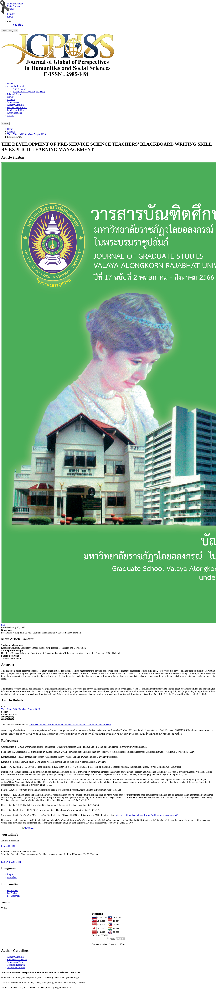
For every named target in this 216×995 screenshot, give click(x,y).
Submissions (13, 102)
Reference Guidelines (17, 959)
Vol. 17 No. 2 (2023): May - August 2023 (26, 134)
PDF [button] (3, 624)
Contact (10, 115)
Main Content (13, 6)
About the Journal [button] (15, 86)
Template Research (16, 965)
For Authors (12, 893)
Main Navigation (15, 3)
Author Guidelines (15, 105)
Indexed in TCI (8, 846)
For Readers (12, 890)
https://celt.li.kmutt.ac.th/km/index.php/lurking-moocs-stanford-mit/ (147, 815)
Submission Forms (15, 962)
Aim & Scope (19, 89)
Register (11, 14)
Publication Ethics (15, 110)
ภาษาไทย (18, 25)
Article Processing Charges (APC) (29, 91)
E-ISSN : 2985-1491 (11, 862)
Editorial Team (14, 94)
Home (10, 83)
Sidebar (10, 9)
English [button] (10, 21)
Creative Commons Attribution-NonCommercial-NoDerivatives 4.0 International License (70, 724)
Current (10, 97)
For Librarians (13, 896)
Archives (11, 99)
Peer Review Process (17, 107)
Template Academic (16, 967)
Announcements (14, 112)
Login (10, 16)
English (10, 874)
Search (5, 124)
